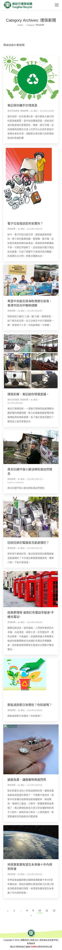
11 (47, 910)
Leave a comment (15, 482)
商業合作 (34, 940)
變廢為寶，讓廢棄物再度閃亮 (26, 779)
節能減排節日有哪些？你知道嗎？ (29, 705)
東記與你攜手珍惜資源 (22, 105)
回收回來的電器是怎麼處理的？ (28, 542)
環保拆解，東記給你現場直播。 (28, 394)
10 (39, 910)
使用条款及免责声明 (49, 940)
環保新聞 (24, 111)
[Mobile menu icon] (57, 5)
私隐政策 (31, 943)
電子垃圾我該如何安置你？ (25, 223)
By (34, 111)
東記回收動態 (13, 111)
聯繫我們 (25, 940)
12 (54, 910)
